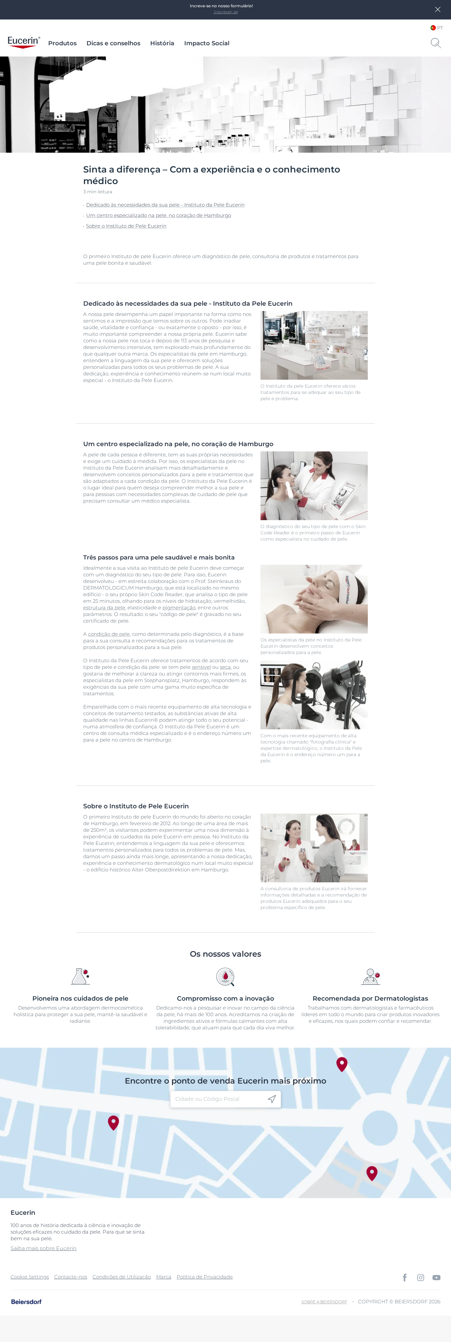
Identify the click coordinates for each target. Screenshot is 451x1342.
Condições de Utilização (121, 1277)
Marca (163, 1277)
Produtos (62, 43)
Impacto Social (206, 43)
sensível (201, 667)
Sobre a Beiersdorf (324, 1301)
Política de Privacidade (205, 1277)
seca (225, 667)
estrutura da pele (104, 607)
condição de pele (109, 634)
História (162, 43)
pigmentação (178, 607)
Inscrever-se (226, 11)
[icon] (272, 1099)
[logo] (24, 43)
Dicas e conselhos (113, 43)
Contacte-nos (70, 1277)
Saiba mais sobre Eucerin (44, 1248)
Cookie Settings (30, 1277)
